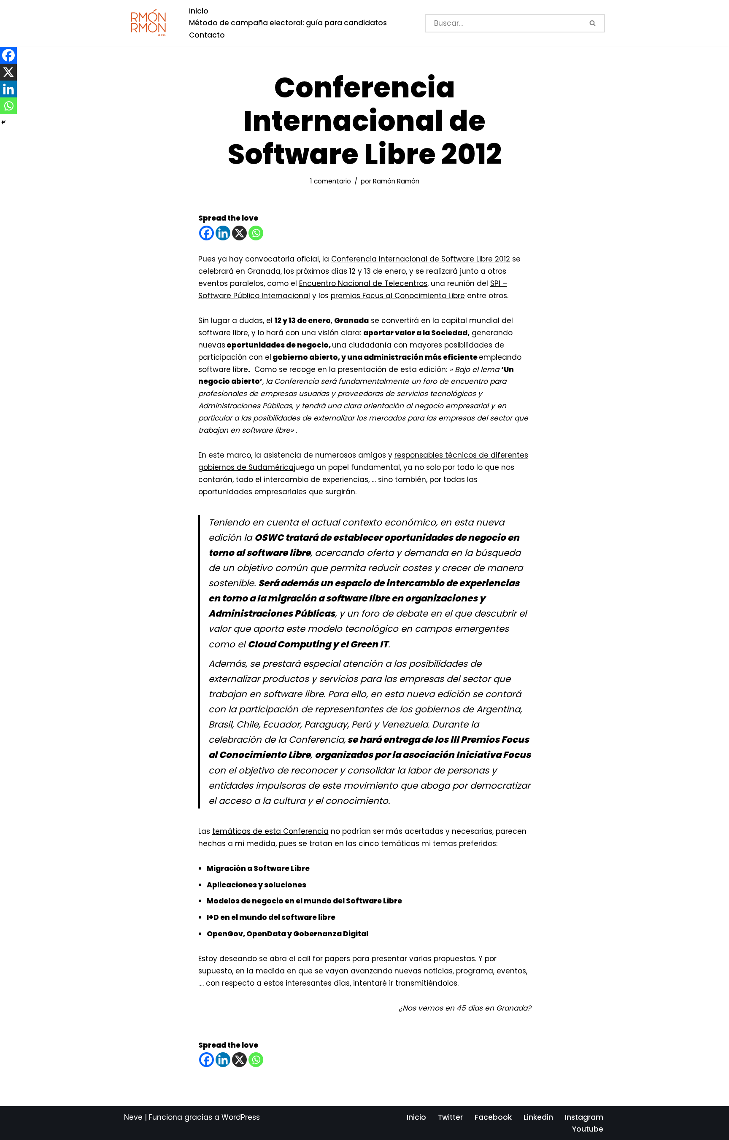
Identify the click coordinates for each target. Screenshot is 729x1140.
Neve (133, 1117)
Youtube (587, 1129)
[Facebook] (206, 233)
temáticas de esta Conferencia (270, 831)
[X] (239, 233)
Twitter (450, 1117)
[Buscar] (593, 23)
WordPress (240, 1117)
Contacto (207, 35)
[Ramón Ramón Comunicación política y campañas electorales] (149, 23)
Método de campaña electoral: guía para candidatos (288, 23)
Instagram (584, 1117)
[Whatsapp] (255, 233)
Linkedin (538, 1117)
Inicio (198, 11)
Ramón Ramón (396, 181)
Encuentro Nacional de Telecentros (363, 283)
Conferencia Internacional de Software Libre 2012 (420, 259)
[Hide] (3, 122)
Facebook (493, 1117)
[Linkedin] (223, 233)
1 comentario (330, 181)
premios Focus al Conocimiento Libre (398, 296)
